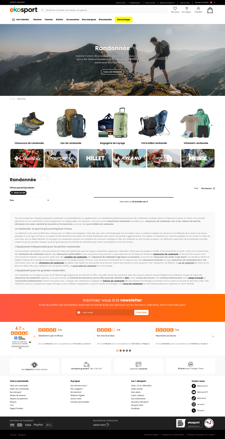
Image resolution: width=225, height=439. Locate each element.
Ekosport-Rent (137, 405)
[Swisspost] (101, 424)
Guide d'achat (137, 389)
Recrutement (75, 392)
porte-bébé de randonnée (84, 265)
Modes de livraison (18, 395)
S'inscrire (141, 312)
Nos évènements (138, 398)
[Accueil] (23, 10)
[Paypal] (38, 425)
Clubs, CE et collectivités (141, 385)
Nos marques (89, 19)
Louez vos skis (150, 3)
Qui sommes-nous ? (78, 385)
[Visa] (28, 425)
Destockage (123, 19)
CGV (11, 405)
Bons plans (135, 392)
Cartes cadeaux (137, 395)
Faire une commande (19, 385)
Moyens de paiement (19, 398)
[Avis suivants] (213, 336)
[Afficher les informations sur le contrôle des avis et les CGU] (30, 342)
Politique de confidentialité (173, 434)
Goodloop (135, 408)
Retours (13, 402)
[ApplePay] (49, 425)
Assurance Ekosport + (167, 3)
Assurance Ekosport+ (140, 402)
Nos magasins (76, 389)
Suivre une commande (19, 389)
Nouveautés (105, 19)
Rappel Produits (16, 408)
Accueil (12, 99)
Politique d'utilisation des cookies (201, 434)
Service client (121, 3)
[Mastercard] (19, 425)
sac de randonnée (186, 262)
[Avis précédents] (34, 336)
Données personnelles (79, 402)
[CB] (12, 425)
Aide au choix (185, 3)
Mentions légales (77, 395)
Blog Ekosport (135, 3)
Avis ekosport (15, 392)
